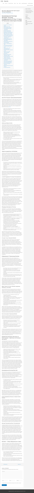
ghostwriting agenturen (24, 3)
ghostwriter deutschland (30, 5)
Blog (17, 3)
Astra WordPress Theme (22, 491)
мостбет (10, 106)
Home (3, 3)
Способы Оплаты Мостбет (7, 67)
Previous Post (5, 464)
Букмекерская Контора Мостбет (8, 38)
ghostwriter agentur (30, 3)
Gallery (15, 3)
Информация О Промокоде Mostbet (8, 32)
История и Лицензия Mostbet (7, 31)
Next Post (19, 464)
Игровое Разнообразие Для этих (8, 62)
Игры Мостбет (5, 53)
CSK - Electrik (4, 1)
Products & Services (10, 3)
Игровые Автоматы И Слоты (7, 30)
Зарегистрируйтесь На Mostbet (7, 27)
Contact (20, 3)
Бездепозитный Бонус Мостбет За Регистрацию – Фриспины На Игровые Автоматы (8, 37)
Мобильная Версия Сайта (7, 26)
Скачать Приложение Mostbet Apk (8, 45)
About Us (6, 3)
